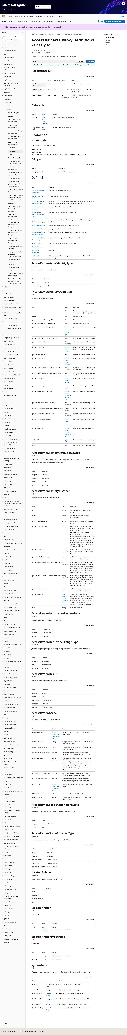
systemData (36, 256)
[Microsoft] (3, 16)
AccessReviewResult (38, 225)
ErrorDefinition (37, 247)
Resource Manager (54, 34)
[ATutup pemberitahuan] (123, 3)
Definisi (107, 45)
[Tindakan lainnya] (93, 34)
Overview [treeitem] (8, 99)
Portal (101, 21)
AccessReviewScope (38, 229)
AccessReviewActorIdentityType (67, 331)
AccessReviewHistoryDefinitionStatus (68, 432)
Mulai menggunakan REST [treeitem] (12, 44)
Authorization (42, 34)
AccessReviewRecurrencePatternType (38, 214)
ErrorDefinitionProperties (45, 929)
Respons (107, 40)
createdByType (37, 243)
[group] (63, 65)
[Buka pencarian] (118, 16)
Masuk (123, 16)
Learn (33, 34)
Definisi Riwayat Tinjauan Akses (72, 34)
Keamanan (108, 42)
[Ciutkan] (23, 32)
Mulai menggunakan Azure (115, 21)
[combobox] (12, 36)
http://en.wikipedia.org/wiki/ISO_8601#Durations (77, 762)
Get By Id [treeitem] (13, 151)
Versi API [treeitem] (8, 102)
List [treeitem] (11, 154)
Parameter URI (109, 37)
